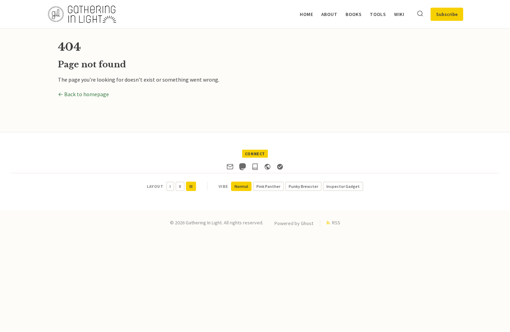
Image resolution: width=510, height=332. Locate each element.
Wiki (399, 14)
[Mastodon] (242, 168)
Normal (241, 186)
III (191, 186)
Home (306, 14)
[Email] (230, 168)
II (180, 186)
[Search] (420, 14)
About (329, 14)
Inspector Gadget (343, 186)
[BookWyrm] (255, 168)
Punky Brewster (303, 186)
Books (354, 14)
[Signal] (280, 168)
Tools (378, 14)
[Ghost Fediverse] (267, 168)
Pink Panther (268, 186)
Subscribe (447, 14)
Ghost (307, 223)
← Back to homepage (83, 94)
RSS (336, 222)
